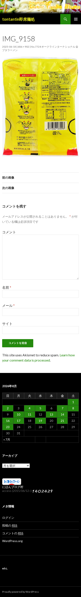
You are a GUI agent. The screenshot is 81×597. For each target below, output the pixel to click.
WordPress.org (12, 541)
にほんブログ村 (12, 487)
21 (62, 420)
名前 (6, 287)
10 (18, 414)
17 (18, 420)
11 (29, 414)
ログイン (8, 517)
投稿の (9, 525)
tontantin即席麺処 (18, 19)
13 (51, 414)
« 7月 (6, 439)
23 (8, 427)
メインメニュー (76, 19)
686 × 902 (23, 46)
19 (40, 420)
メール (8, 305)
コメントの (12, 533)
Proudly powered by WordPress (20, 591)
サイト (7, 323)
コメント (9, 232)
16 (8, 420)
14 (62, 414)
